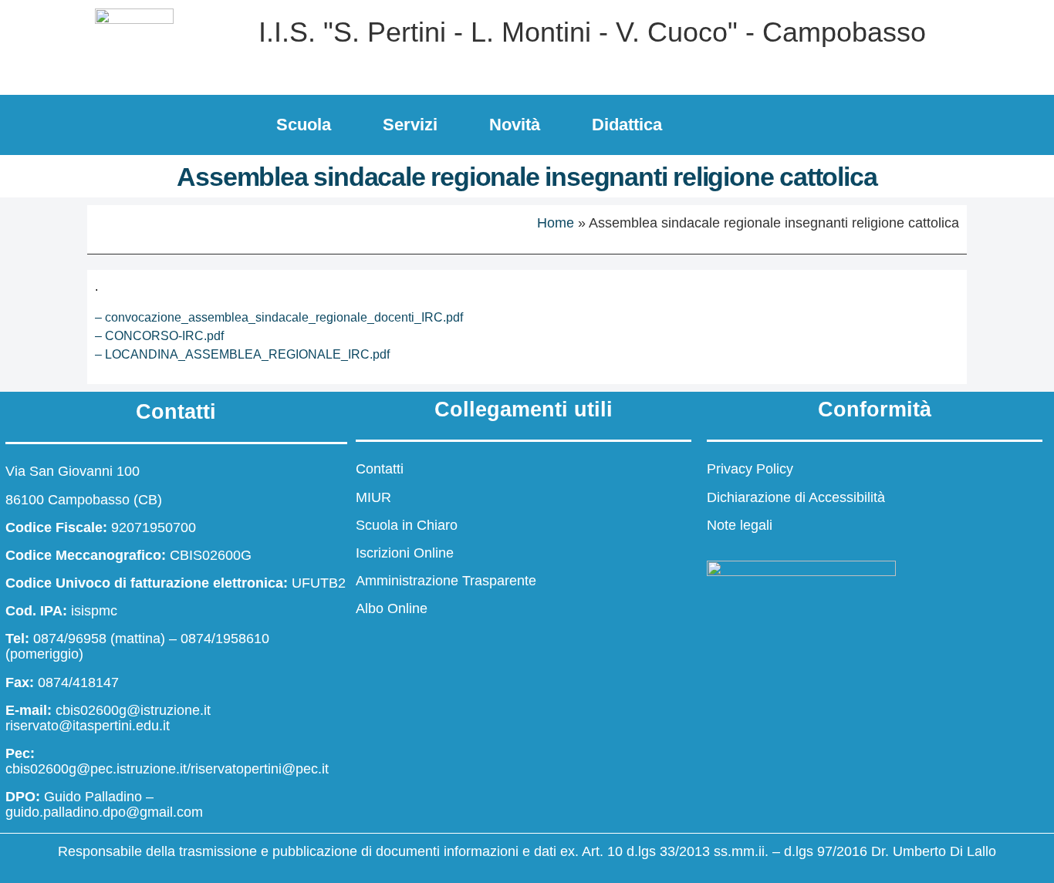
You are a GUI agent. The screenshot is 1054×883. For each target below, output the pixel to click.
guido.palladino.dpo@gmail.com (104, 812)
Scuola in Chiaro (407, 525)
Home (555, 223)
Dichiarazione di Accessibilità (796, 497)
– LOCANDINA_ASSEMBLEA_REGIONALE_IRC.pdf (242, 354)
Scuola (303, 124)
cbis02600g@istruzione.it (133, 710)
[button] (993, 121)
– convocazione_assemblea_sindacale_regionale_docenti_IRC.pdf (279, 317)
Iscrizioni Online (405, 553)
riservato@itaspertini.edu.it (87, 725)
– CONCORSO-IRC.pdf (159, 335)
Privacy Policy (750, 469)
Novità (514, 124)
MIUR (373, 497)
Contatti (380, 469)
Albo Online (391, 608)
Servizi (410, 124)
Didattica (627, 124)
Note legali (739, 525)
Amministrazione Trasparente (446, 580)
